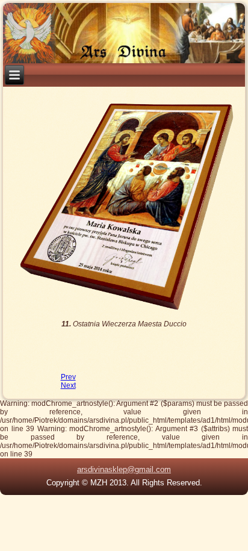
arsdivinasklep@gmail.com (124, 469)
